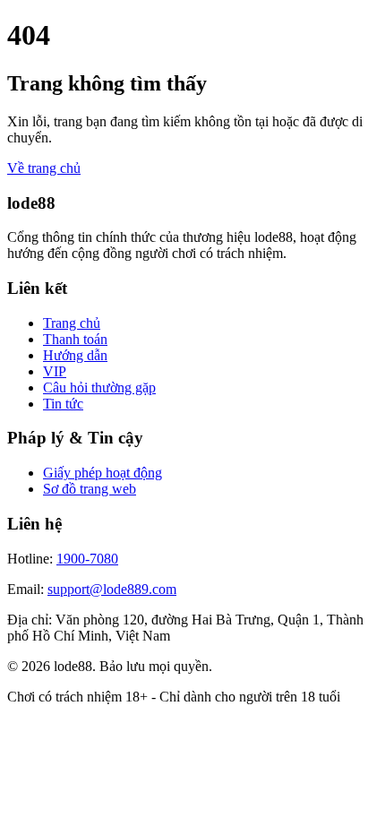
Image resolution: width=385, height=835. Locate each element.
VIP (54, 371)
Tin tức (63, 403)
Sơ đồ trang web (89, 488)
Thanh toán (75, 339)
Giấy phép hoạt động (102, 472)
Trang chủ (71, 323)
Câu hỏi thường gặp (99, 387)
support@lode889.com (111, 589)
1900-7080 (87, 558)
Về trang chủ (44, 168)
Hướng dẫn (75, 355)
